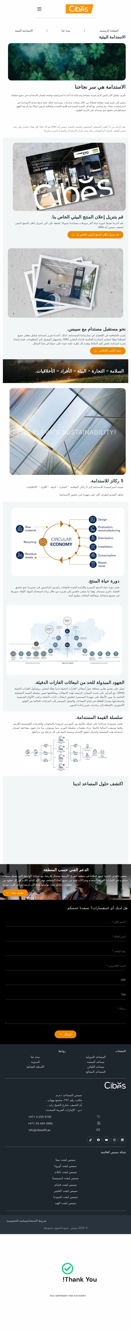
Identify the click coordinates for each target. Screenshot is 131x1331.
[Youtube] (106, 1139)
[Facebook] (98, 1139)
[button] (14, 431)
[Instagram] (114, 1139)
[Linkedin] (122, 1139)
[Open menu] (39, 9)
